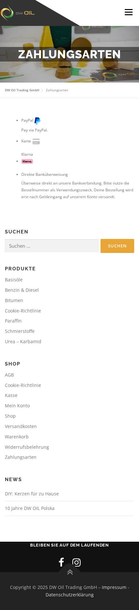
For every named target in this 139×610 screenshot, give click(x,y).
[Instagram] (76, 562)
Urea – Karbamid (23, 341)
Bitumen (14, 300)
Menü (128, 12)
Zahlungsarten (21, 457)
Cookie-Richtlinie (23, 311)
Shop (10, 416)
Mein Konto (17, 405)
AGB (9, 375)
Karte (26, 141)
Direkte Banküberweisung (44, 174)
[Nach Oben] (69, 571)
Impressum (114, 587)
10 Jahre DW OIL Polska (30, 508)
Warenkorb (17, 437)
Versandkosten (21, 426)
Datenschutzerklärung (70, 595)
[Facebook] (61, 562)
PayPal (27, 120)
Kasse (11, 395)
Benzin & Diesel (22, 290)
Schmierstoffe (20, 331)
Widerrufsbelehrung (27, 447)
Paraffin (13, 321)
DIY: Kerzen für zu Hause (32, 494)
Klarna (27, 154)
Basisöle (14, 280)
